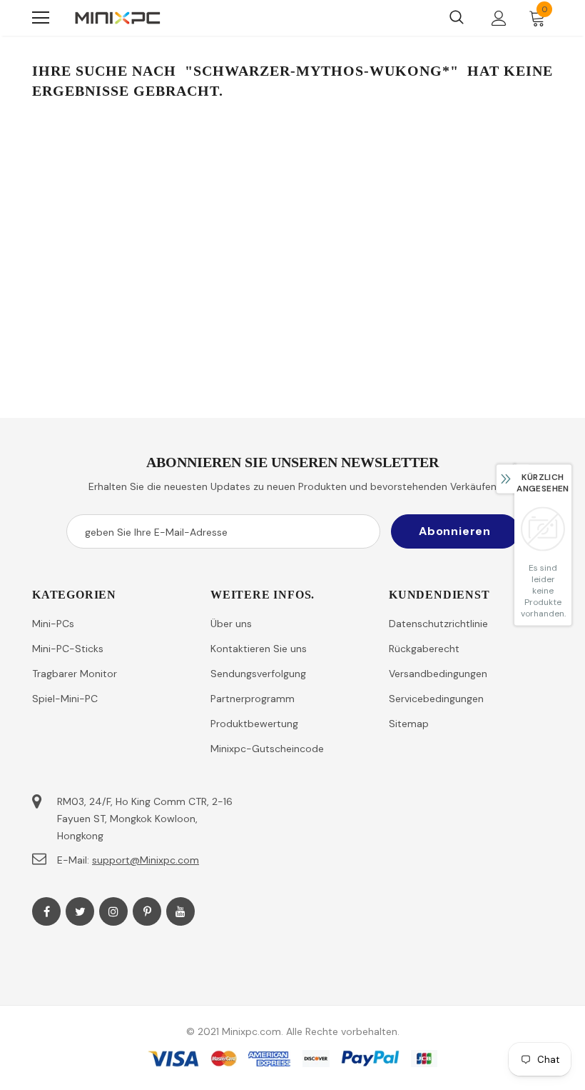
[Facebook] (46, 911)
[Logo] (118, 18)
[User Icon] (499, 18)
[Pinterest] (147, 911)
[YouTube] (180, 911)
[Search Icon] (456, 18)
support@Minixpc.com (145, 860)
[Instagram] (113, 911)
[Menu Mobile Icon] (40, 17)
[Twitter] (80, 911)
